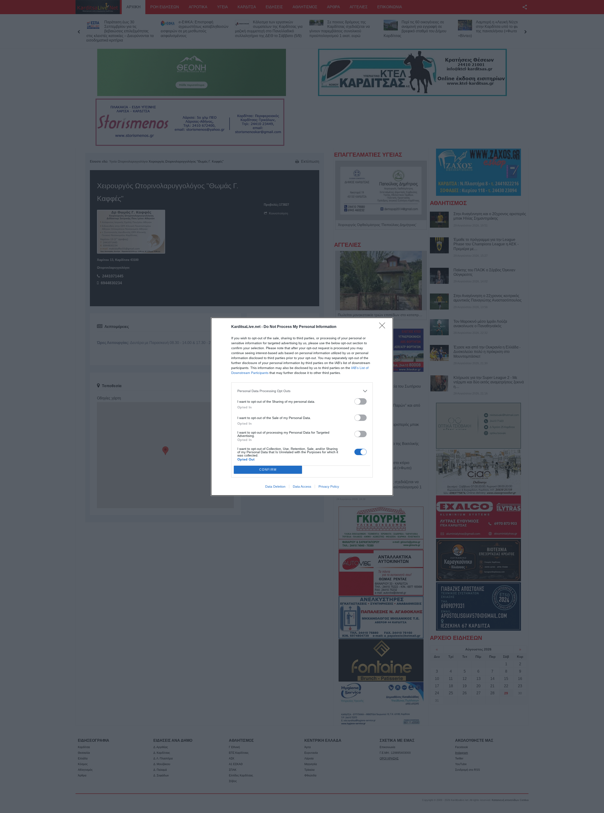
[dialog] (302, 406)
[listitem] (302, 391)
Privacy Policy (329, 486)
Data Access (302, 486)
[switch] (360, 401)
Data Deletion (275, 486)
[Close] (383, 327)
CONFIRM (268, 469)
